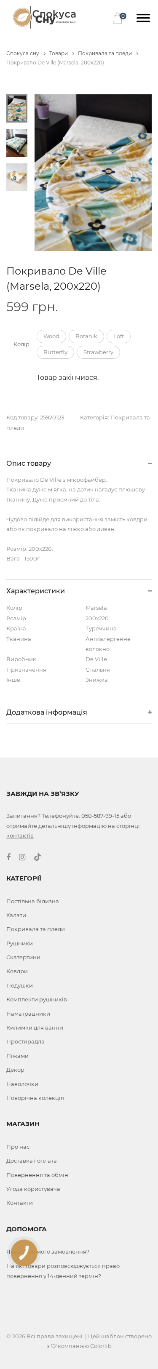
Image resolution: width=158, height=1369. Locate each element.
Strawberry (98, 352)
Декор (15, 1069)
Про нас (17, 1146)
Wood (51, 336)
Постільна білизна (32, 901)
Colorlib (101, 1345)
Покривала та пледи (105, 53)
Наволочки (22, 1084)
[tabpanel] (93, 172)
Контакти (19, 1202)
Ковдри (17, 971)
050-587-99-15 (100, 815)
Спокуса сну (23, 53)
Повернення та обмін (37, 1175)
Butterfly (55, 352)
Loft (118, 336)
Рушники (19, 943)
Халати (16, 915)
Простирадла (25, 1041)
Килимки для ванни (34, 1027)
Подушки (19, 985)
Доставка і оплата (31, 1160)
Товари (59, 53)
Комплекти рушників (36, 999)
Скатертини (23, 957)
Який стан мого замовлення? (47, 1251)
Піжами (17, 1055)
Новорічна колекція (35, 1097)
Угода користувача (33, 1188)
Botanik (86, 336)
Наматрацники (28, 1013)
